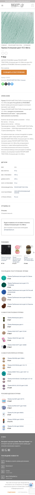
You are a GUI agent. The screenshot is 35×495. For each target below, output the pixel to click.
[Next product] (2, 53)
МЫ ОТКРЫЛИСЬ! (11, 476)
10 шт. (16, 183)
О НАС (8, 471)
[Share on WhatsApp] (2, 84)
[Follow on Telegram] (9, 450)
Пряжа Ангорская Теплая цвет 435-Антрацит (6, 259)
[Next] (34, 256)
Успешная (27, 45)
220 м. (16, 179)
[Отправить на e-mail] (2, 450)
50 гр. (15, 170)
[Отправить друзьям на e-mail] (6, 84)
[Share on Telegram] (12, 84)
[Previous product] (6, 53)
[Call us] (6, 450)
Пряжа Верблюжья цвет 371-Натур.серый (29, 259)
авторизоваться (9, 229)
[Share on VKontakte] (9, 84)
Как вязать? (9, 466)
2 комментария (10, 472)
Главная (4, 45)
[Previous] (1, 256)
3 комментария (12, 478)
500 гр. (16, 174)
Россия (16, 197)
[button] (2, 5)
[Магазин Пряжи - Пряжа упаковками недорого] (17, 5)
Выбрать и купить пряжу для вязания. (17, 461)
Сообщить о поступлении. (14, 72)
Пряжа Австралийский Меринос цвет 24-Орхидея (17, 260)
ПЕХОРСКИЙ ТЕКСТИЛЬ (15, 45)
